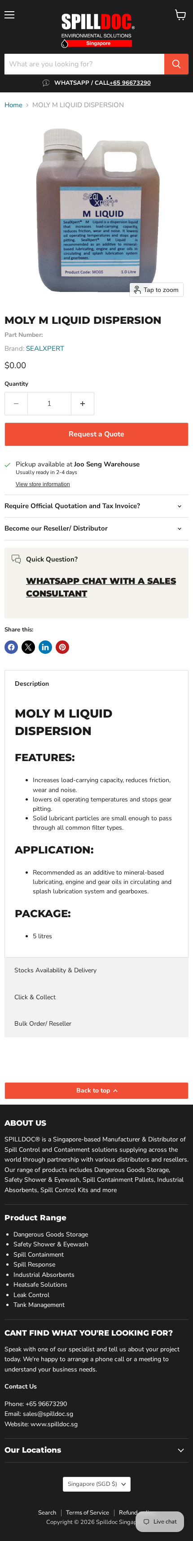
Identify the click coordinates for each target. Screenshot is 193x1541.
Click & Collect (35, 997)
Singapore (92, 1484)
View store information (43, 484)
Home (13, 105)
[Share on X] (28, 647)
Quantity (16, 384)
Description (32, 683)
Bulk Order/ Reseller (42, 1023)
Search (47, 1513)
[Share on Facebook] (11, 647)
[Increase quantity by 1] (82, 403)
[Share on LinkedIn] (45, 647)
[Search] (176, 64)
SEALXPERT (45, 348)
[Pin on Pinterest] (62, 647)
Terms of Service (87, 1513)
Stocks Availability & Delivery (55, 970)
